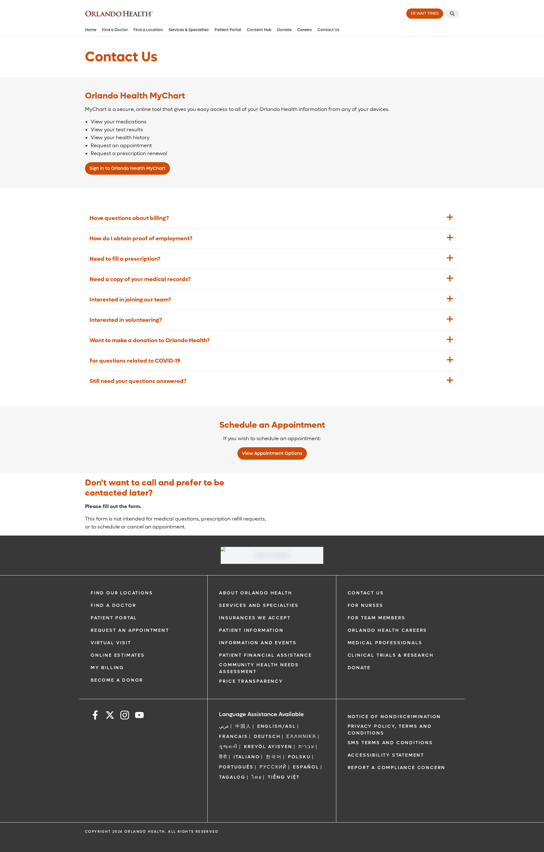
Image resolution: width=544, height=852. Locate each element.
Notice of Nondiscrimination (394, 717)
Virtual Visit (111, 643)
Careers (304, 30)
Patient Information (251, 630)
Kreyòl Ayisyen (268, 747)
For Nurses (365, 605)
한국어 (274, 757)
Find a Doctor (115, 30)
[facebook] (95, 716)
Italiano (246, 757)
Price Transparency (251, 681)
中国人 (243, 726)
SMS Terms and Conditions (390, 743)
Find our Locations (122, 593)
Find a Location (148, 30)
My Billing (107, 668)
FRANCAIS (233, 736)
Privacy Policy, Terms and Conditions (390, 729)
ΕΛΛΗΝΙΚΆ (301, 736)
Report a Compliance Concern (397, 767)
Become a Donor (117, 680)
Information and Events (258, 643)
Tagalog (232, 777)
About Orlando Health (255, 593)
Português (236, 767)
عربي (224, 726)
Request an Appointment (130, 630)
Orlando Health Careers (387, 630)
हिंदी (223, 757)
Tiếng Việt (283, 777)
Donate (284, 30)
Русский (273, 767)
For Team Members (376, 618)
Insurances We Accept (254, 618)
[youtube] (139, 716)
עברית (306, 747)
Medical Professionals (385, 643)
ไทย (257, 777)
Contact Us (328, 30)
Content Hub (259, 30)
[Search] (452, 13)
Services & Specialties (189, 30)
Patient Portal (227, 30)
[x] (109, 716)
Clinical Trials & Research (391, 655)
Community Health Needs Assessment (259, 668)
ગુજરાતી (228, 747)
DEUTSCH (267, 736)
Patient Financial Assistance (265, 655)
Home (90, 30)
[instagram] (124, 716)
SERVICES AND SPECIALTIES (258, 605)
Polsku (299, 757)
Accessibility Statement (386, 755)
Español (306, 767)
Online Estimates (118, 655)
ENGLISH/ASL (276, 726)
